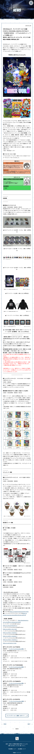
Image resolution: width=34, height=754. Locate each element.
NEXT (29, 724)
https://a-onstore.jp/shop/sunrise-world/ (19, 611)
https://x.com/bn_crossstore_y (10, 636)
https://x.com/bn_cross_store (10, 629)
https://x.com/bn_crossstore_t (10, 632)
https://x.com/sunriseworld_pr (10, 625)
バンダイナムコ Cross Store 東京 (16, 649)
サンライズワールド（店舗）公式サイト (16, 715)
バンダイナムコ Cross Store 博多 (16, 683)
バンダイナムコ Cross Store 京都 (16, 701)
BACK (17, 728)
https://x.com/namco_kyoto (9, 643)
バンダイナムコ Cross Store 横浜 (16, 667)
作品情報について (12, 749)
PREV (5, 724)
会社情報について (22, 749)
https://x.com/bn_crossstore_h (10, 639)
